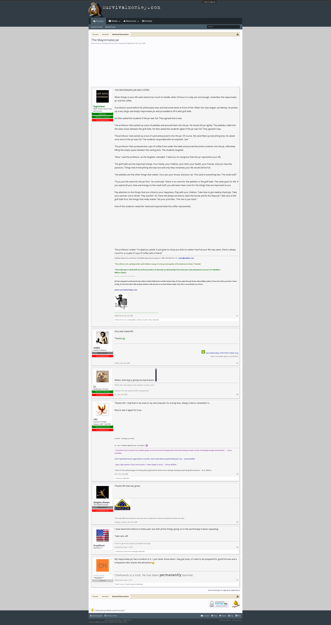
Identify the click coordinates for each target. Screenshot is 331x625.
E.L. (95, 386)
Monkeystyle (97, 616)
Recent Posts (110, 27)
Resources (131, 21)
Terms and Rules (225, 620)
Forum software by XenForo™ (108, 622)
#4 (237, 474)
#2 (237, 363)
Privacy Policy (237, 620)
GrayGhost (99, 545)
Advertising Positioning (113, 620)
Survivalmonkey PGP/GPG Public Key (222, 353)
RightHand (131, 43)
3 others (150, 320)
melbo (117, 363)
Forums (99, 21)
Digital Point (127, 620)
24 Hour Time (111, 616)
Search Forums (97, 27)
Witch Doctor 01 (120, 320)
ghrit (137, 551)
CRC (95, 419)
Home (223, 616)
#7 (237, 580)
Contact (206, 616)
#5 (237, 522)
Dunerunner (128, 551)
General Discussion (110, 43)
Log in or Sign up (209, 2)
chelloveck (140, 320)
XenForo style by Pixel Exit (138, 622)
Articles (148, 21)
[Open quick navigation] (238, 34)
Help (215, 616)
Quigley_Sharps (121, 522)
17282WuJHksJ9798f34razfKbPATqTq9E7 (109, 610)
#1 (237, 316)
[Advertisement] (165, 64)
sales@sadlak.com (186, 258)
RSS (239, 616)
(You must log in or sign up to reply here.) (224, 590)
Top (231, 616)
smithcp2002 (131, 320)
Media (115, 21)
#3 (237, 394)
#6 (237, 547)
